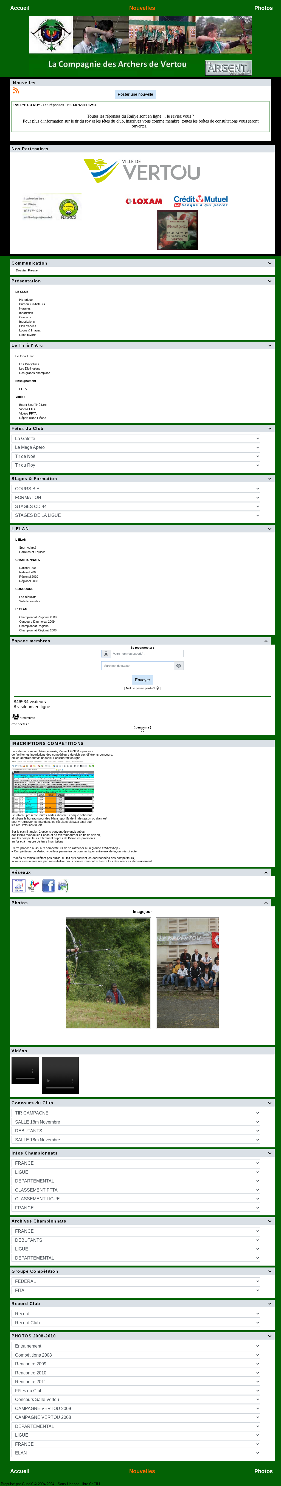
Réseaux (140, 872)
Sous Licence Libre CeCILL (80, 1484)
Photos (140, 902)
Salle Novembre (30, 601)
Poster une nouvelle (135, 94)
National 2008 (28, 572)
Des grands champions (35, 373)
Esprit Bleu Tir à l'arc (33, 404)
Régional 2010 (29, 576)
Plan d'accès (28, 326)
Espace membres (140, 641)
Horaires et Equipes (32, 552)
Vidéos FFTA (28, 413)
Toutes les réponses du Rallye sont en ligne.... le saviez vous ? (140, 116)
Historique (26, 299)
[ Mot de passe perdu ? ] (142, 688)
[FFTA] (19, 885)
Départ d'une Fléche (33, 417)
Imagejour (142, 911)
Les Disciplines (29, 364)
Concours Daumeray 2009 (37, 621)
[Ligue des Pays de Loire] (63, 885)
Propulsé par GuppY (17, 1484)
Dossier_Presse (27, 270)
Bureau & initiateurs (32, 304)
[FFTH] (34, 885)
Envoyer (142, 679)
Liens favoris (28, 334)
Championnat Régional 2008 (38, 617)
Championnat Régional (34, 626)
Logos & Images (30, 330)
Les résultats (28, 597)
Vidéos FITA (27, 409)
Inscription (26, 312)
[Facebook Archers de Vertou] (48, 885)
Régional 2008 (29, 581)
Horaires (25, 308)
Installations (27, 321)
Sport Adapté (28, 547)
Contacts (25, 317)
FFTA (23, 388)
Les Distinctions (30, 368)
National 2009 (28, 567)
